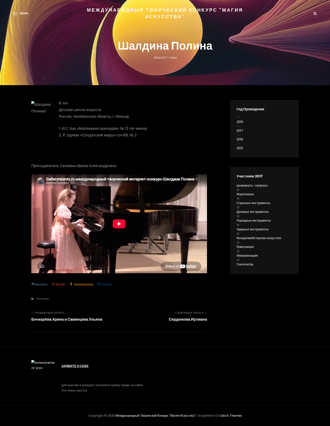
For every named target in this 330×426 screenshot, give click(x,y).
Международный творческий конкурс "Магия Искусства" (155, 415)
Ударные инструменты (253, 229)
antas (173, 57)
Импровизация (247, 255)
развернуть (245, 185)
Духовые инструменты (253, 212)
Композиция (245, 247)
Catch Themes (230, 415)
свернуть (261, 185)
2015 (240, 122)
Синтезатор (245, 264)
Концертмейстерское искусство (259, 238)
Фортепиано (245, 194)
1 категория (42, 298)
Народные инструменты (254, 220)
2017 (240, 130)
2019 (240, 139)
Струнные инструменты (253, 203)
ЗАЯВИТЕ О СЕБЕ (75, 366)
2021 (240, 148)
